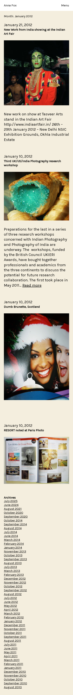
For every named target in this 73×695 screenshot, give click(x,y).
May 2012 (10, 606)
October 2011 (13, 633)
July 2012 (10, 598)
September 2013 (15, 559)
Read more (31, 285)
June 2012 (11, 602)
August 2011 (12, 640)
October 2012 (13, 586)
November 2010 (15, 675)
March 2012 (12, 613)
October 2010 (13, 679)
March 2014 (12, 540)
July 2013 (10, 567)
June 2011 (10, 648)
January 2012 (13, 621)
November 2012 (15, 582)
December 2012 (15, 578)
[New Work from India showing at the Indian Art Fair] (36, 104)
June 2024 (11, 505)
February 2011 (13, 664)
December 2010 (15, 671)
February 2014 (14, 543)
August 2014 (13, 528)
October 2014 (13, 520)
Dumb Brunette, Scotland (22, 307)
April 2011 (11, 656)
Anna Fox (10, 5)
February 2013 (14, 575)
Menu (65, 5)
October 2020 (13, 512)
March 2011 (11, 660)
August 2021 (13, 509)
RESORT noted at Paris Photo (24, 430)
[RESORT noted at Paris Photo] (36, 483)
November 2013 (15, 551)
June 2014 (11, 536)
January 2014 (13, 547)
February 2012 (14, 617)
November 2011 (15, 629)
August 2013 (13, 563)
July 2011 (10, 644)
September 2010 (15, 683)
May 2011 (10, 652)
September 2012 (15, 590)
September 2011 (15, 637)
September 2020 (16, 516)
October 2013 (13, 555)
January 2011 (12, 668)
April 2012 (11, 609)
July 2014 (10, 532)
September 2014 (15, 524)
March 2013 (12, 571)
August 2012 (13, 594)
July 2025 (11, 501)
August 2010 (13, 687)
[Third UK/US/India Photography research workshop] (36, 219)
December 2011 (14, 625)
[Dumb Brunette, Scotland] (36, 399)
